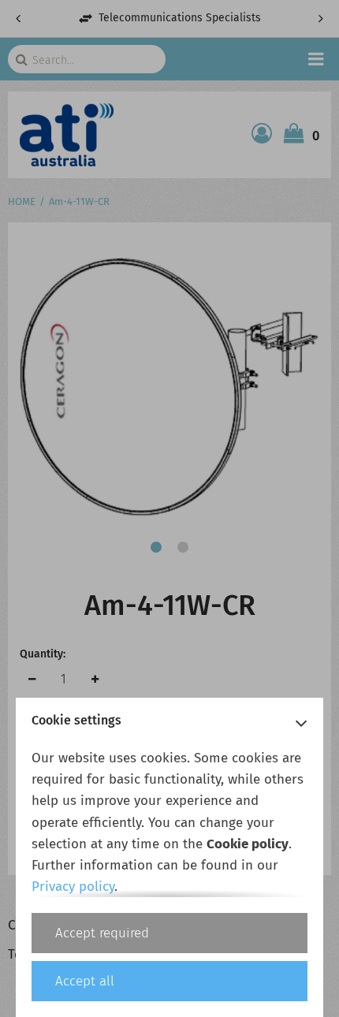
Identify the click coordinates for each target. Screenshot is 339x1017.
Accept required (102, 933)
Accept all (84, 981)
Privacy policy (73, 886)
